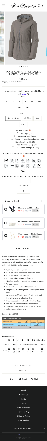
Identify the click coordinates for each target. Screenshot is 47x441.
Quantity (23, 186)
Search (23, 390)
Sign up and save (23, 428)
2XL (39, 101)
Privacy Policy (23, 420)
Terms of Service (23, 407)
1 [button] (19, 66)
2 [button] (21, 66)
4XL (27, 107)
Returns (23, 403)
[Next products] (42, 201)
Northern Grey (13, 118)
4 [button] (26, 66)
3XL (19, 107)
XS (7, 101)
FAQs (23, 399)
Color (23, 113)
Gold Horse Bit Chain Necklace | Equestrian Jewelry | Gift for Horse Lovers (30, 234)
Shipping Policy (23, 416)
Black (23, 124)
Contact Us (23, 394)
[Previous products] (36, 201)
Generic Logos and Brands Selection (23, 154)
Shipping (5, 82)
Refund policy (23, 411)
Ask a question (23, 365)
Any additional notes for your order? (23, 176)
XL (32, 101)
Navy (38, 118)
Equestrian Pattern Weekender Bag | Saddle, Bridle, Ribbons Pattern (30, 221)
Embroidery (22, 131)
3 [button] (24, 66)
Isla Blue (27, 118)
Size (23, 97)
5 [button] (28, 66)
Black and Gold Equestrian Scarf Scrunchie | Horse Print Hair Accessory (30, 208)
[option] (23, 38)
